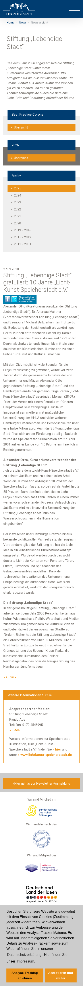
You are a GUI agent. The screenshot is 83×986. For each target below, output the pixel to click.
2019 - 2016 (22, 230)
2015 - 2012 (22, 237)
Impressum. (26, 961)
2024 (17, 195)
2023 (17, 202)
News (23, 22)
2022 (17, 209)
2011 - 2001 (22, 244)
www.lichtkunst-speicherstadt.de (46, 755)
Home (11, 22)
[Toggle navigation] (74, 9)
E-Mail (16, 730)
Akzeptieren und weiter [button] (60, 975)
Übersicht (21, 127)
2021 (17, 216)
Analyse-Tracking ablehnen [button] (25, 975)
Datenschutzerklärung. (24, 955)
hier (58, 749)
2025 (17, 188)
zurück (11, 677)
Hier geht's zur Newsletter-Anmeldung (42, 784)
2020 (17, 223)
